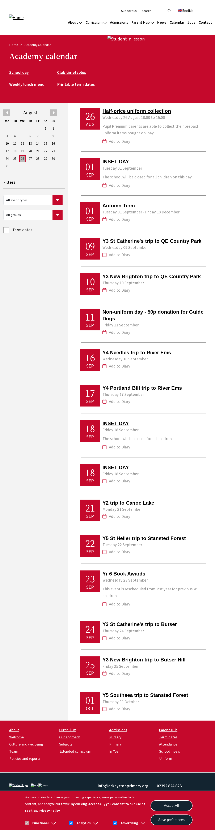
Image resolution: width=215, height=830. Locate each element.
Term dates (22, 230)
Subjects (65, 744)
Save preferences (171, 820)
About (73, 22)
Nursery (115, 737)
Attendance (168, 744)
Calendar (177, 22)
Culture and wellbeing (26, 744)
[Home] (36, 17)
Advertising (129, 823)
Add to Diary (119, 142)
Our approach (69, 737)
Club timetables (71, 72)
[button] (53, 823)
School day (19, 72)
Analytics (84, 823)
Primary (115, 744)
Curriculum (93, 22)
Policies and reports (25, 758)
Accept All (171, 805)
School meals (169, 751)
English (187, 10)
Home (13, 45)
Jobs (191, 22)
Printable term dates (76, 84)
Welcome (16, 737)
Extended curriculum (75, 751)
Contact (205, 22)
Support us (129, 11)
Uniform (165, 758)
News (161, 22)
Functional (40, 823)
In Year (114, 751)
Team (13, 751)
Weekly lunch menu (27, 84)
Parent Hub (140, 22)
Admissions (119, 22)
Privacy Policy (49, 810)
